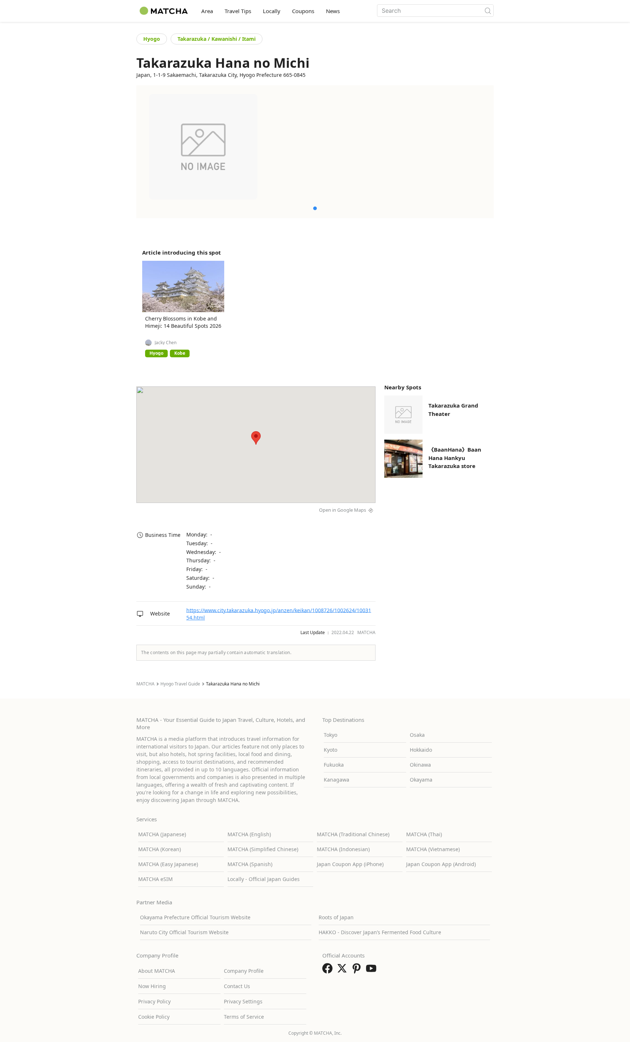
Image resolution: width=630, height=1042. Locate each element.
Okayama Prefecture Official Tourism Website (195, 917)
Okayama (421, 779)
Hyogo (151, 38)
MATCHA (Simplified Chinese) (263, 849)
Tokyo (330, 734)
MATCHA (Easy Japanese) (168, 864)
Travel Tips (238, 11)
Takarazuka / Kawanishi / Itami (217, 38)
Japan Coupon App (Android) (441, 864)
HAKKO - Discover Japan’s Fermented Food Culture (380, 932)
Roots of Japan (336, 917)
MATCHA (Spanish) (250, 864)
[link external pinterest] (358, 971)
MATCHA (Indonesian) (343, 849)
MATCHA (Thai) (424, 834)
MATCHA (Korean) (159, 849)
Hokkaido (421, 749)
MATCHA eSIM (155, 879)
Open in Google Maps (342, 510)
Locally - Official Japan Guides (264, 879)
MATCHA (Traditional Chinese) (353, 834)
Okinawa (420, 764)
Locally (271, 11)
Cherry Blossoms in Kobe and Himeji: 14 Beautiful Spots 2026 (183, 322)
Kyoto (330, 749)
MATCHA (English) (249, 834)
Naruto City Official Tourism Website (184, 932)
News (333, 11)
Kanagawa (336, 779)
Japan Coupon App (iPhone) (350, 864)
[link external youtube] (372, 971)
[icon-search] (487, 10)
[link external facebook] (328, 971)
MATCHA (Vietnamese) (433, 849)
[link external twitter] (343, 971)
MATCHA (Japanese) (162, 834)
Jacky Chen (165, 343)
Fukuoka (334, 764)
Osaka (417, 734)
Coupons (303, 11)
